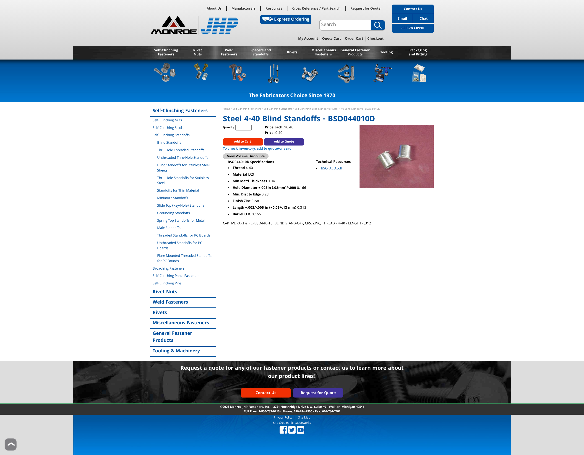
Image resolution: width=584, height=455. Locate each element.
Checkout (375, 39)
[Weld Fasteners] (237, 73)
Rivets (292, 53)
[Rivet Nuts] (201, 73)
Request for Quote (365, 8)
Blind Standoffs (169, 143)
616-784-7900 (303, 411)
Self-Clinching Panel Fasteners (176, 276)
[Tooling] (383, 73)
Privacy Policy (283, 417)
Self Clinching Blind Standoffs (312, 109)
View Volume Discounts (246, 156)
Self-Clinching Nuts (167, 121)
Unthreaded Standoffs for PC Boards (179, 246)
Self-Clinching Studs (168, 128)
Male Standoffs (168, 228)
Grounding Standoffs (173, 213)
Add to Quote (284, 141)
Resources (274, 8)
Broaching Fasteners (169, 269)
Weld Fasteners (229, 53)
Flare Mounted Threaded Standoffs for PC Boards (184, 258)
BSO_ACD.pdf (331, 169)
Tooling (386, 53)
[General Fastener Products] (346, 73)
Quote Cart (331, 39)
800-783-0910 (413, 28)
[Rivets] (274, 73)
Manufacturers (244, 8)
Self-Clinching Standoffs (278, 109)
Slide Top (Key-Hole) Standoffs (180, 206)
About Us (214, 8)
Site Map (304, 417)
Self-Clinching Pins (167, 284)
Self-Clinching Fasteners (166, 53)
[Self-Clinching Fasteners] (165, 73)
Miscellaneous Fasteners (323, 53)
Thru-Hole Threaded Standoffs (180, 150)
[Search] (378, 25)
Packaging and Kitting (418, 53)
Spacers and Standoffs (260, 53)
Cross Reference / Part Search (316, 8)
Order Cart (354, 39)
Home (226, 109)
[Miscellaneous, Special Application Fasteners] (310, 73)
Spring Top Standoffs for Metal (181, 221)
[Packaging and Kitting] (419, 73)
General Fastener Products (355, 53)
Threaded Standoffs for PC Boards (183, 236)
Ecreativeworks (300, 423)
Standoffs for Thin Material (178, 191)
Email (402, 19)
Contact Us (413, 9)
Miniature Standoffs (172, 198)
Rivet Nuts (197, 53)
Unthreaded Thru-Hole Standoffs (182, 158)
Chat (424, 19)
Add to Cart (243, 141)
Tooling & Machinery (176, 351)
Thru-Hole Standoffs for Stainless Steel (183, 181)
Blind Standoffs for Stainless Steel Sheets (183, 168)
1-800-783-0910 (268, 411)
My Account (308, 39)
